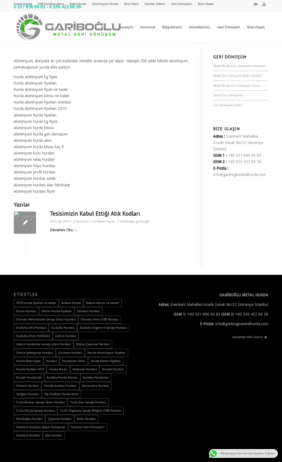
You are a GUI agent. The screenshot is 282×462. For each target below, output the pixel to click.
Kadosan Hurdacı (85, 369)
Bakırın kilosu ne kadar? (102, 303)
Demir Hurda (23, 4)
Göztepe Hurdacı (70, 353)
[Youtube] (264, 4)
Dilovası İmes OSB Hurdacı (100, 319)
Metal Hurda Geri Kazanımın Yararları (239, 65)
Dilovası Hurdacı (88, 311)
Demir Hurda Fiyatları (57, 311)
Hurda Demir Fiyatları (106, 361)
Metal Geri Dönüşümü (228, 95)
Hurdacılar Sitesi (73, 361)
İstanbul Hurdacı (28, 435)
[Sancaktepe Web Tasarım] (266, 337)
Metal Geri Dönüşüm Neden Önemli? (237, 75)
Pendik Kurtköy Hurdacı (60, 386)
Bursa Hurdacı (26, 311)
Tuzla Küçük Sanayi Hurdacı (35, 410)
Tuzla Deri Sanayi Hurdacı (88, 402)
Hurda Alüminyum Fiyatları (107, 353)
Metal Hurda (106, 221)
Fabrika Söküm (155, 4)
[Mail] (256, 4)
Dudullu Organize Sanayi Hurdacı (103, 328)
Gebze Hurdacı (65, 336)
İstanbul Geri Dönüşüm (88, 427)
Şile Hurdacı (53, 435)
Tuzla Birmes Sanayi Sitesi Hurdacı (40, 402)
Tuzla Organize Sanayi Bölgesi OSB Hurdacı (90, 410)
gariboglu (143, 221)
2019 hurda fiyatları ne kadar (36, 303)
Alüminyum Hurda (105, 4)
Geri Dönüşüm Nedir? (228, 105)
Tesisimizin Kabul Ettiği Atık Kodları (95, 213)
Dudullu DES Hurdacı (31, 328)
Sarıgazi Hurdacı (27, 394)
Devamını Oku (61, 230)
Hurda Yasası (58, 369)
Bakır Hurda (78, 4)
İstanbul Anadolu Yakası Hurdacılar (41, 427)
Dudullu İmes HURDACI (33, 336)
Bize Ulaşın (206, 4)
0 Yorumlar (81, 221)
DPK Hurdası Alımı (51, 4)
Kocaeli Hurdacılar (29, 377)
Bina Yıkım (131, 4)
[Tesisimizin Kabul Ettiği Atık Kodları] (25, 222)
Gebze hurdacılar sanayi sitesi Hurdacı (43, 344)
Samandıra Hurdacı (95, 386)
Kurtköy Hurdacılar (96, 377)
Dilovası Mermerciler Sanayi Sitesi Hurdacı (45, 319)
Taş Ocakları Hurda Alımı (61, 394)
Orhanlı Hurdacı (27, 386)
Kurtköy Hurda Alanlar (62, 377)
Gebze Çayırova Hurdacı (93, 344)
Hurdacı (51, 361)
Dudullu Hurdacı (63, 328)
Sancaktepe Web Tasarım (247, 337)
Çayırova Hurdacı (60, 419)
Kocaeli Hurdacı (113, 369)
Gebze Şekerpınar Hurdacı (34, 353)
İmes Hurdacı (86, 419)
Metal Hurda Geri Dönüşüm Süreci (236, 85)
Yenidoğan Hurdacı (29, 419)
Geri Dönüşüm (181, 4)
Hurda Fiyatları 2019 (30, 369)
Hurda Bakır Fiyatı (28, 361)
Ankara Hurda (71, 303)
